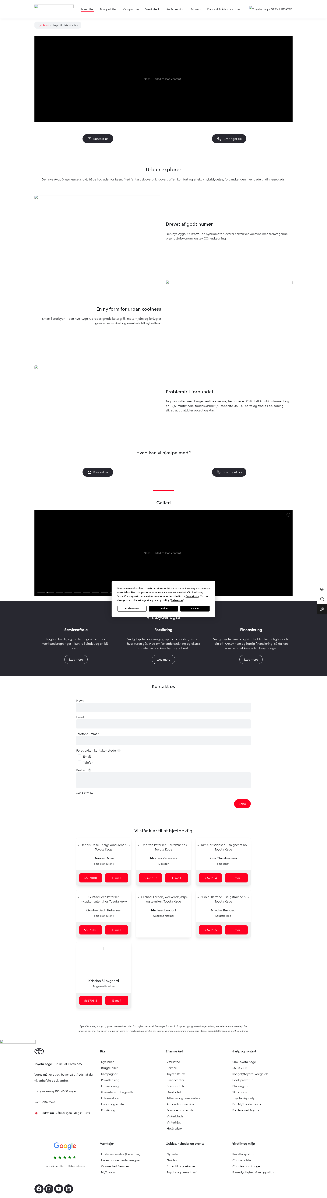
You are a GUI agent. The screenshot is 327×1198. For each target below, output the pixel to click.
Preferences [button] (177, 600)
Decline (163, 608)
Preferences (132, 608)
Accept (195, 608)
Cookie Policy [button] (192, 596)
